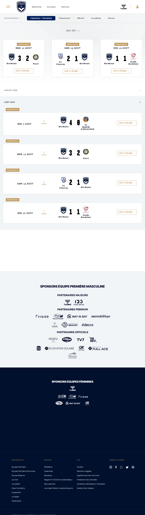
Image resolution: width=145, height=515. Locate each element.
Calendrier (48, 471)
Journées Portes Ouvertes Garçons (58, 488)
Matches (65, 7)
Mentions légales (84, 471)
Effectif (80, 18)
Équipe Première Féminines (23, 471)
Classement (64, 18)
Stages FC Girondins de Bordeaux (58, 480)
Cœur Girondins (18, 488)
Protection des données (87, 480)
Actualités (96, 18)
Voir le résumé (22, 71)
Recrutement (49, 484)
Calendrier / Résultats (41, 18)
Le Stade (15, 497)
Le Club (15, 480)
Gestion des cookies (85, 488)
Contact (80, 467)
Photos (111, 18)
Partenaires (16, 501)
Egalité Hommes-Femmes (88, 475)
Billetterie (36, 7)
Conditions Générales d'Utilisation (91, 484)
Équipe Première (19, 467)
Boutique (51, 7)
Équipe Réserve (18, 475)
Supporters (16, 492)
